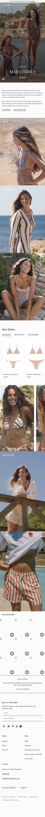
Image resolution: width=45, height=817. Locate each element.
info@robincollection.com (11, 778)
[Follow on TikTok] (16, 726)
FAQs (26, 741)
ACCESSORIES (33, 335)
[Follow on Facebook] (8, 726)
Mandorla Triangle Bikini (10, 374)
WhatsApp (5, 774)
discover (23, 48)
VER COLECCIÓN (19, 110)
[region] (22, 43)
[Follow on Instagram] (4, 726)
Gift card (5, 750)
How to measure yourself (33, 754)
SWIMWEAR (6, 335)
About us (5, 741)
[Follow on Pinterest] (13, 726)
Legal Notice (33, 797)
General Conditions (8, 797)
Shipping (28, 745)
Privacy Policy (22, 797)
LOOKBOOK (6, 110)
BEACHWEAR (19, 335)
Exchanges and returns (32, 750)
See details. (32, 1)
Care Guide (29, 759)
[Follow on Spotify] (20, 726)
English (23, 787)
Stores (4, 745)
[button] (7, 628)
